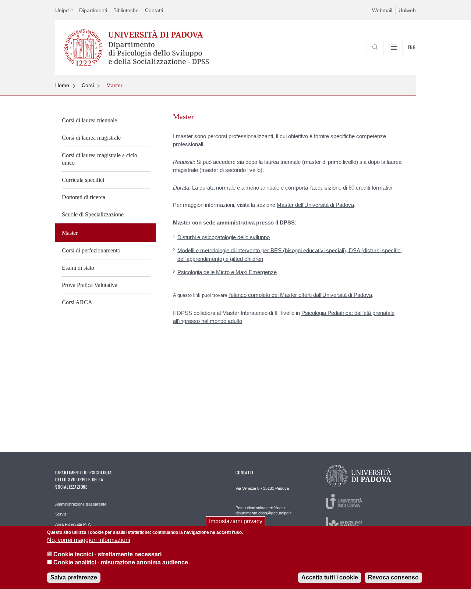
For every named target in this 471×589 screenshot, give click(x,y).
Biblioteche (126, 10)
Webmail (382, 10)
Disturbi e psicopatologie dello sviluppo (223, 237)
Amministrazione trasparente (80, 504)
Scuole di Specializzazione (93, 214)
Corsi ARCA (77, 302)
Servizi (61, 514)
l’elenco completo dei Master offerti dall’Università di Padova (300, 295)
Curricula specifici (83, 180)
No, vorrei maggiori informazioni (88, 540)
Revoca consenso (393, 578)
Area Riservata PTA (73, 524)
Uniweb (407, 10)
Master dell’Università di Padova (315, 205)
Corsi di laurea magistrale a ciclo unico (99, 159)
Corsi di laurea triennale (89, 120)
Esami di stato (78, 268)
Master (114, 85)
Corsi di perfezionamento (91, 250)
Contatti (154, 10)
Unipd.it (64, 10)
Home (62, 85)
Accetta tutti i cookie (329, 578)
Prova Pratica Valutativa (89, 285)
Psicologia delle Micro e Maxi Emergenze (227, 272)
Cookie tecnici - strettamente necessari (107, 554)
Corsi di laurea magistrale (91, 137)
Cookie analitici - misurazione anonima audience (120, 563)
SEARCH (402, 57)
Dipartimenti (93, 10)
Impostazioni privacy (235, 521)
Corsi (88, 85)
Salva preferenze (73, 578)
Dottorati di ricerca (83, 197)
